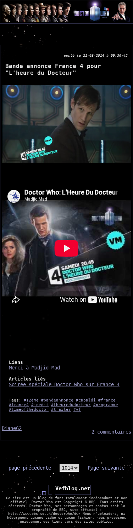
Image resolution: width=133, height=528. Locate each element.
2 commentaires (111, 432)
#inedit (40, 405)
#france (107, 400)
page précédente (30, 468)
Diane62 (12, 428)
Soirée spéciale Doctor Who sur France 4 (64, 384)
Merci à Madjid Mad (34, 368)
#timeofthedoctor (29, 409)
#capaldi (86, 400)
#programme (105, 405)
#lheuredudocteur (71, 405)
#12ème (31, 400)
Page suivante (106, 468)
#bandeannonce (57, 400)
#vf (77, 409)
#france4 (19, 405)
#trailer (61, 409)
